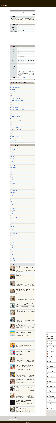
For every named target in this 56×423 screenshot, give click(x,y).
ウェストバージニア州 (14, 170)
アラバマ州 (12, 158)
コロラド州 (12, 188)
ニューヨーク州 (13, 211)
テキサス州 (12, 197)
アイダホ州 (12, 154)
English (34, 14)
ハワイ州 (12, 226)
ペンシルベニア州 (13, 231)
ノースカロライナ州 (14, 217)
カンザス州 (12, 181)
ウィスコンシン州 (13, 168)
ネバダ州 (12, 213)
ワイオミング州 (13, 258)
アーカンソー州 (13, 149)
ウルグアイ (24, 79)
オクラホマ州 (13, 172)
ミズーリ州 (12, 240)
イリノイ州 (12, 163)
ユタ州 (12, 251)
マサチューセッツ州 (14, 233)
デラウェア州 (13, 202)
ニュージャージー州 (14, 204)
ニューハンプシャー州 (14, 206)
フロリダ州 (12, 229)
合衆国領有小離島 (13, 79)
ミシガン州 (12, 236)
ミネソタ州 (12, 242)
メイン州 (12, 245)
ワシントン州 (13, 260)
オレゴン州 (12, 177)
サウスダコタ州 (13, 192)
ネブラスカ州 (13, 215)
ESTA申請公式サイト (30, 73)
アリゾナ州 (12, 161)
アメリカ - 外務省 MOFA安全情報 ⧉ (22, 77)
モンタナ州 (12, 249)
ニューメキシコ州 (13, 208)
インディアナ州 (13, 165)
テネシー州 (12, 199)
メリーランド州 (13, 247)
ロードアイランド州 (14, 256)
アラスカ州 (12, 156)
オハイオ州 (12, 174)
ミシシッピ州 (13, 238)
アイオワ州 (12, 152)
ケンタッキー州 (13, 183)
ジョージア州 (13, 195)
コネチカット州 (13, 186)
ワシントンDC (13, 147)
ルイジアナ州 (13, 254)
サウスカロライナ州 (14, 190)
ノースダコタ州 (13, 220)
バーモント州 (13, 224)
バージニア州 (13, 222)
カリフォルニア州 (13, 179)
